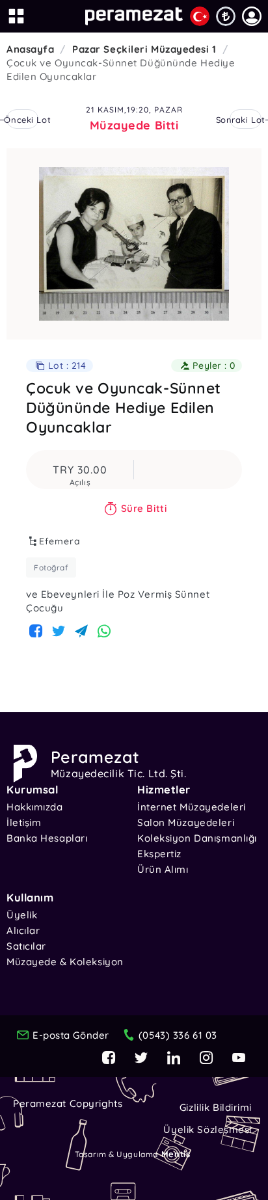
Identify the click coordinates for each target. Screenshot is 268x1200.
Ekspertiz (159, 853)
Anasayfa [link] (30, 49)
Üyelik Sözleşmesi (207, 1129)
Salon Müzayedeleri (185, 822)
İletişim (24, 822)
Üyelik (22, 915)
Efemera (60, 541)
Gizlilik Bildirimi (216, 1107)
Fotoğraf (51, 567)
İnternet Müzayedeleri (191, 807)
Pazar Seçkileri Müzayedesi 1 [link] (144, 49)
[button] (251, 16)
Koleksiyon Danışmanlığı (197, 838)
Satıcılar (26, 946)
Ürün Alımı (163, 869)
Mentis (175, 1154)
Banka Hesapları (47, 838)
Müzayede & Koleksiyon (65, 961)
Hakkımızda (35, 807)
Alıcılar (23, 930)
